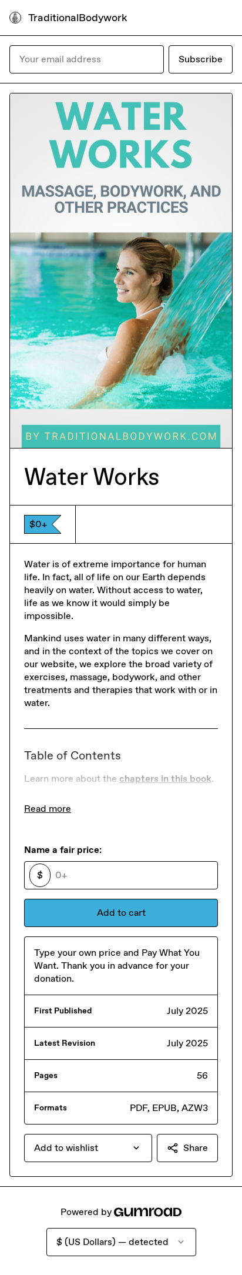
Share (195, 1147)
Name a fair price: (63, 849)
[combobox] (88, 1148)
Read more (47, 808)
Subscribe (201, 59)
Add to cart (121, 912)
